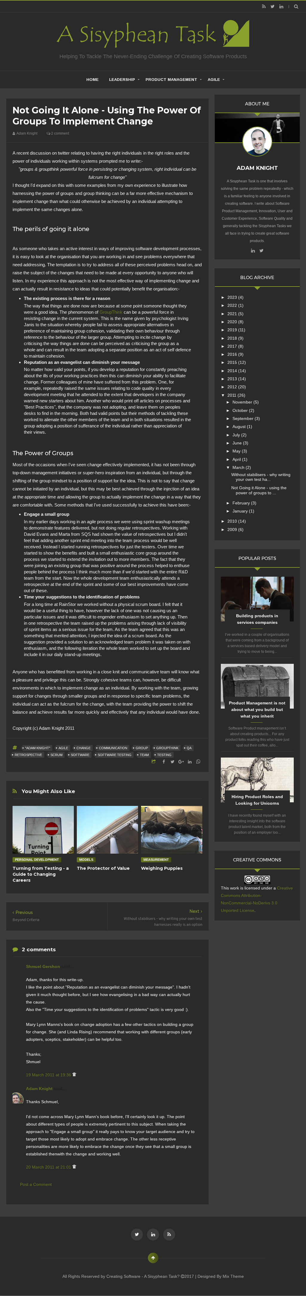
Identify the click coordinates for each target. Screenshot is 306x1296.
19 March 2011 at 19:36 (49, 1074)
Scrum (56, 755)
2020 (232, 321)
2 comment (59, 133)
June (237, 443)
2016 (232, 354)
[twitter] (272, 7)
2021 (232, 313)
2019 (232, 329)
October (240, 410)
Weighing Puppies (162, 868)
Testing (164, 755)
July (236, 434)
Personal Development (37, 859)
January (240, 511)
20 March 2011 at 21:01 (49, 1167)
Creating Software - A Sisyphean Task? (143, 1276)
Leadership (122, 79)
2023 (232, 297)
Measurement (156, 859)
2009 (232, 529)
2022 (232, 305)
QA (189, 748)
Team (144, 755)
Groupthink (167, 748)
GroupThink (111, 312)
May (237, 451)
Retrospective (28, 755)
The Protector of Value (103, 868)
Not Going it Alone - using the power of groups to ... (259, 490)
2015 (232, 362)
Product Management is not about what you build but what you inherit (257, 709)
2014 (232, 370)
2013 (232, 378)
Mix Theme (233, 1276)
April (237, 459)
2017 (232, 346)
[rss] (264, 7)
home (92, 79)
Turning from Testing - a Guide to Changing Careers (41, 874)
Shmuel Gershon (43, 966)
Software (80, 755)
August (239, 426)
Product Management (171, 79)
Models (86, 859)
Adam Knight (40, 1088)
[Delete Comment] (74, 1074)
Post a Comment (36, 1184)
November (242, 402)
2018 (232, 338)
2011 (232, 395)
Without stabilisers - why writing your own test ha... (260, 477)
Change (83, 748)
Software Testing (114, 755)
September (243, 418)
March (239, 467)
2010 (232, 521)
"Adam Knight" (37, 748)
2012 (232, 386)
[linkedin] (281, 7)
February (241, 503)
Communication (113, 748)
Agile (214, 79)
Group (142, 748)
